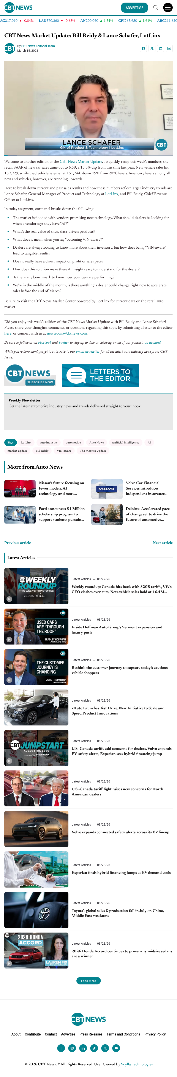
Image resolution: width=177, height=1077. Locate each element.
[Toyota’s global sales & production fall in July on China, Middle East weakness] (36, 910)
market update (17, 450)
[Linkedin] (160, 48)
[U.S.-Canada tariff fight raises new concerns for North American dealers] (36, 788)
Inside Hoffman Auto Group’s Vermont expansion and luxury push (117, 630)
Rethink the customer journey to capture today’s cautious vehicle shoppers (120, 670)
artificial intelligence (125, 442)
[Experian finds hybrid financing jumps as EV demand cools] (36, 869)
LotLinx (111, 194)
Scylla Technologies (137, 1064)
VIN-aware (64, 450)
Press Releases (90, 1034)
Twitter (63, 343)
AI (149, 442)
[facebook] (61, 1048)
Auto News (96, 442)
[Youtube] (116, 1048)
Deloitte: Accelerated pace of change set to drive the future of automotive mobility (148, 515)
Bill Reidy (42, 450)
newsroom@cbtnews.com (67, 334)
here (7, 334)
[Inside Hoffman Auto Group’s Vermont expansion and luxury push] (36, 627)
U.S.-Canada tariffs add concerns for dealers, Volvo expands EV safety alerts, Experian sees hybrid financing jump (122, 751)
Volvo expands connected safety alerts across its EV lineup (120, 832)
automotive (73, 442)
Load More (88, 980)
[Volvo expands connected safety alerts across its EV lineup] (36, 829)
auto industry (48, 442)
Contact (51, 1034)
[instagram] (72, 1048)
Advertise (68, 1034)
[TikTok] (94, 1048)
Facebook (44, 343)
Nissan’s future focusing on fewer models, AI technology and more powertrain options (61, 489)
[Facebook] (143, 48)
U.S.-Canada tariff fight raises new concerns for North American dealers (117, 791)
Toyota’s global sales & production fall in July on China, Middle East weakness (118, 913)
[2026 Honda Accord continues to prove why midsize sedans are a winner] (36, 951)
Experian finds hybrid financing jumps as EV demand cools (121, 873)
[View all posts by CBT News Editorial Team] (10, 48)
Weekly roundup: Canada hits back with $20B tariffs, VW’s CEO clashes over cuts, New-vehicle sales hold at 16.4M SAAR (122, 590)
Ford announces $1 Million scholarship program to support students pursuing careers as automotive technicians (62, 515)
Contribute (33, 1034)
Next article (163, 543)
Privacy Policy (155, 1034)
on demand (153, 343)
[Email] (169, 48)
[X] (152, 48)
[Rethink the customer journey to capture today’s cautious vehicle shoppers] (36, 667)
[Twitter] (105, 1048)
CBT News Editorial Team (38, 46)
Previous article (17, 543)
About (16, 1034)
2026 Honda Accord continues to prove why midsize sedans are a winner (122, 954)
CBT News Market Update (81, 162)
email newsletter (88, 352)
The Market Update (93, 450)
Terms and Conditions (123, 1034)
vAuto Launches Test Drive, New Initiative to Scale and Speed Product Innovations (118, 711)
